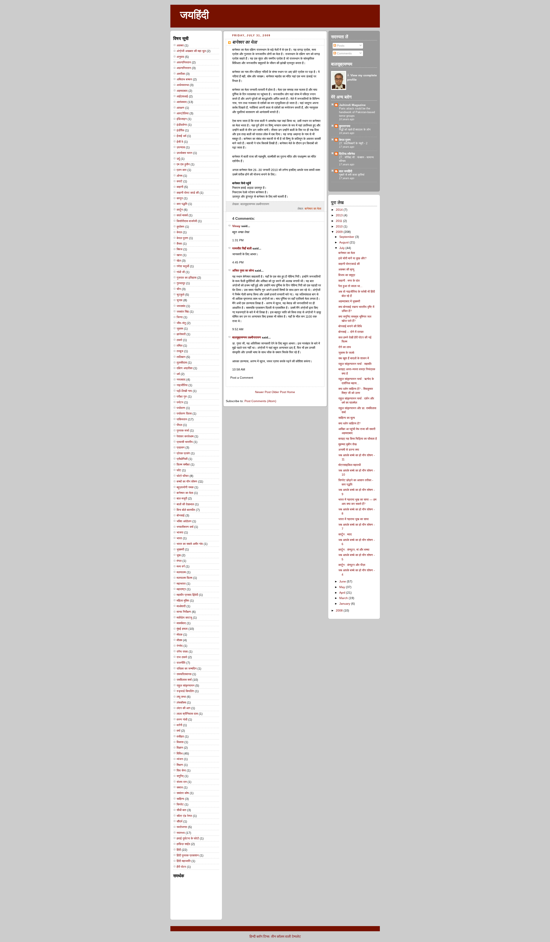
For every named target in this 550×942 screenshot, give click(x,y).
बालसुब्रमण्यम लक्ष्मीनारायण (246, 337)
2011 (339, 221)
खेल (179, 260)
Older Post (279, 392)
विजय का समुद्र (346, 275)
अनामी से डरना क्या (348, 449)
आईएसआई (182, 96)
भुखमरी (180, 549)
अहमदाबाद (182, 90)
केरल (179, 232)
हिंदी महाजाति (184, 861)
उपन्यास (181, 147)
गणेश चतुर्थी (183, 266)
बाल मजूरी (182, 498)
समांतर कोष (183, 793)
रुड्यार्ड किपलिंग (185, 691)
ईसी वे (180, 141)
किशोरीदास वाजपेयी (187, 221)
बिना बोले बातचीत (186, 510)
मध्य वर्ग (181, 566)
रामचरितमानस (184, 674)
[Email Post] (320, 204)
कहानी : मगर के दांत (349, 280)
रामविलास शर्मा (184, 679)
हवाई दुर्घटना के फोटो (188, 838)
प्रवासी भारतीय (185, 442)
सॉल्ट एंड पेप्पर (184, 816)
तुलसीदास (182, 362)
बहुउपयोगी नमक (185, 487)
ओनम (179, 175)
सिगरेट (180, 804)
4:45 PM (238, 262)
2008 (340, 610)
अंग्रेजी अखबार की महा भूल (191, 51)
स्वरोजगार (182, 827)
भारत (179, 538)
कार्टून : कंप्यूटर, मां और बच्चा (353, 549)
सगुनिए (180, 776)
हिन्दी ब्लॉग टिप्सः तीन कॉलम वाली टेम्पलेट (275, 936)
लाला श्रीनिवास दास (187, 713)
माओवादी (181, 606)
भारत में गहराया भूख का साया (353, 519)
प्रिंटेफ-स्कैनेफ (347, 153)
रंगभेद (180, 645)
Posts (340, 45)
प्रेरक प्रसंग (183, 453)
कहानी (180, 187)
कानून (180, 198)
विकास (180, 742)
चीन (179, 289)
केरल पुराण (182, 238)
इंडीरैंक (180, 130)
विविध (180, 753)
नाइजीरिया (182, 385)
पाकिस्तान (182, 419)
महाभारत (181, 583)
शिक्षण (180, 765)
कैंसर (179, 243)
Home (291, 392)
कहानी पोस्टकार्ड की (349, 264)
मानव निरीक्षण (184, 611)
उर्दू (178, 158)
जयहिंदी (194, 15)
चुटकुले (180, 294)
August (344, 242)
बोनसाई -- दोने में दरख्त (351, 331)
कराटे (179, 181)
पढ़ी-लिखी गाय (184, 391)
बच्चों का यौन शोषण (187, 481)
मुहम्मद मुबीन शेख (347, 444)
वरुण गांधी (182, 719)
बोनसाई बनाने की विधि (350, 326)
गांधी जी (181, 272)
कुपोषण (180, 226)
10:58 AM (238, 369)
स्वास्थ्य (181, 832)
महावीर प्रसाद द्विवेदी (187, 594)
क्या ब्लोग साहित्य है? (349, 423)
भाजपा (180, 532)
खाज (179, 255)
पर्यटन (180, 402)
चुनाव (179, 300)
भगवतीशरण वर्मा (185, 527)
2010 (340, 226)
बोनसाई (181, 515)
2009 (340, 232)
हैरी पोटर (181, 866)
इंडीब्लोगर (182, 124)
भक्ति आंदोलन (184, 521)
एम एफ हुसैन (183, 164)
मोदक (179, 634)
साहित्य (180, 799)
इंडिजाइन (182, 119)
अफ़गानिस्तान (184, 68)
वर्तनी (179, 725)
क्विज (179, 249)
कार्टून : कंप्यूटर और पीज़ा (351, 565)
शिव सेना (181, 770)
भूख (179, 555)
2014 (340, 209)
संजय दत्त (182, 782)
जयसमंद (181, 306)
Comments (344, 53)
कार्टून (180, 209)
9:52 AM (237, 329)
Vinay (236, 226)
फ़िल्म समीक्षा (183, 464)
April (342, 592)
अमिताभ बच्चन (184, 79)
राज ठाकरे (182, 657)
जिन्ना (180, 317)
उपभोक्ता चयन (184, 153)
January (345, 603)
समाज (180, 787)
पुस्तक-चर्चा (183, 430)
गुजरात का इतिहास (186, 277)
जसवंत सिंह (183, 311)
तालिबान (181, 357)
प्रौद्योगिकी (182, 459)
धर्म (178, 374)
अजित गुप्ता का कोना (243, 270)
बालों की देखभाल (185, 504)
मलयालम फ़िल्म (184, 577)
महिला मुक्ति (183, 600)
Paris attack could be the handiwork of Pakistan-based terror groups (357, 112)
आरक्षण (180, 107)
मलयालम (181, 572)
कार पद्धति (182, 204)
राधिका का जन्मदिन (187, 668)
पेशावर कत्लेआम (185, 436)
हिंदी (179, 849)
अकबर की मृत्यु (346, 269)
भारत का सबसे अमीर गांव (190, 544)
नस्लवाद (181, 379)
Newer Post (263, 392)
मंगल (179, 560)
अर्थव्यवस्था (183, 85)
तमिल (179, 345)
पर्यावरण (181, 408)
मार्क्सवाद (181, 623)
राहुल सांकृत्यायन (185, 685)
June (343, 581)
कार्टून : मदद (345, 534)
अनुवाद (180, 56)
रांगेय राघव (182, 651)
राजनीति (181, 662)
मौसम (179, 640)
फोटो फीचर (183, 476)
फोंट (179, 470)
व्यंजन (180, 759)
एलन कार (181, 170)
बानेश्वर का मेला (185, 493)
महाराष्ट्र (181, 589)
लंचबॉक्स (181, 702)
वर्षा (178, 730)
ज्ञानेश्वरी (181, 334)
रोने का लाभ (344, 347)
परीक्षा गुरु (182, 396)
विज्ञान (180, 747)
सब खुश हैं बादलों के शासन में (353, 358)
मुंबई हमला (182, 628)
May (342, 587)
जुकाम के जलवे (346, 352)
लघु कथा (181, 696)
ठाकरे (179, 340)
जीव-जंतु (181, 323)
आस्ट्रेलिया (183, 113)
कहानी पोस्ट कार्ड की (188, 192)
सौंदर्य (179, 821)
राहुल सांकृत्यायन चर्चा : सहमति (354, 364)
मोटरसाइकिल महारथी (349, 465)
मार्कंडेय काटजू (184, 617)
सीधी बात (181, 810)
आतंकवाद (182, 102)
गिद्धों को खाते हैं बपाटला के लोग (355, 129)
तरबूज (180, 351)
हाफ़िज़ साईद (183, 844)
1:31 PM (238, 240)
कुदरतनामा (344, 126)
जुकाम (180, 328)
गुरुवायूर (181, 283)
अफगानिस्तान (184, 62)
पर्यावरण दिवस (184, 413)
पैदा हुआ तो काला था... (350, 286)
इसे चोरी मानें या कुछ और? (352, 258)
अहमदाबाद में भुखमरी (349, 301)
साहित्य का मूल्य (346, 418)
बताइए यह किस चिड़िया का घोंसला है (357, 438)
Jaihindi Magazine (352, 105)
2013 (340, 215)
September (347, 236)
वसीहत (180, 736)
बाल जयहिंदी (345, 171)
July (342, 248)
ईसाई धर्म (181, 136)
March (344, 598)
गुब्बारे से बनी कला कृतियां (351, 174)
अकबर (180, 45)
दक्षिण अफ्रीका (184, 368)
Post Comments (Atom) (260, 401)
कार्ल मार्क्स (182, 215)
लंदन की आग (183, 708)
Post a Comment (241, 377)
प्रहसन (181, 447)
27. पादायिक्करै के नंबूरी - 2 (353, 143)
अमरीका (181, 73)
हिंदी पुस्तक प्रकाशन (188, 855)
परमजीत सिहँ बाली (242, 248)
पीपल (179, 425)
